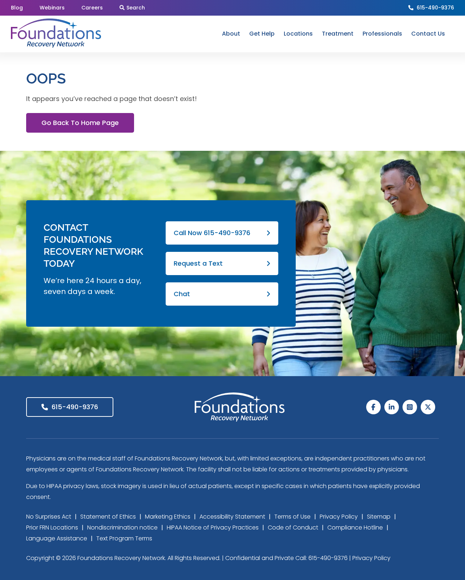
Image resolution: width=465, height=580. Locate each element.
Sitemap (379, 516)
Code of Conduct (293, 527)
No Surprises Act (48, 516)
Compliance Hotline (355, 527)
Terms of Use (292, 516)
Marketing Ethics (167, 516)
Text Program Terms (124, 538)
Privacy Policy (339, 516)
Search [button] (135, 7)
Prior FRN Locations (52, 527)
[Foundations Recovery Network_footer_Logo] (240, 395)
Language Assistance (56, 538)
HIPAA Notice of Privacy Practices (213, 527)
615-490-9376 (435, 7)
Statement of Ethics (108, 516)
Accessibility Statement (232, 516)
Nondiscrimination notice (122, 527)
